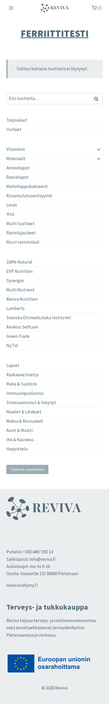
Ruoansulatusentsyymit (29, 196)
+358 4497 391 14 (38, 552)
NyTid (12, 345)
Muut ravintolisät (22, 242)
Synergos (15, 280)
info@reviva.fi (43, 559)
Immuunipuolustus (25, 393)
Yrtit (10, 214)
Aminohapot (18, 168)
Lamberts (15, 308)
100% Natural (19, 262)
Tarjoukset (16, 120)
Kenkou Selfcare (22, 327)
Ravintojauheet (21, 233)
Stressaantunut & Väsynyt (31, 402)
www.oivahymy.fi (22, 585)
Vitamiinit (15, 149)
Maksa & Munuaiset (24, 421)
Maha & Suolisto (21, 384)
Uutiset (13, 129)
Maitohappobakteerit (27, 186)
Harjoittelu (17, 449)
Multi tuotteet (20, 223)
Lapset (12, 365)
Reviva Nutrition (22, 299)
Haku (98, 99)
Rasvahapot (17, 177)
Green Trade (18, 336)
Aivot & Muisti (19, 430)
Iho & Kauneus (20, 440)
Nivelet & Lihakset (23, 412)
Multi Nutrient (20, 290)
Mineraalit (16, 158)
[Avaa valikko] (11, 8)
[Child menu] (98, 149)
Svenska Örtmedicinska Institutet (38, 318)
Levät (11, 205)
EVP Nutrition (19, 271)
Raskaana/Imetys (22, 375)
